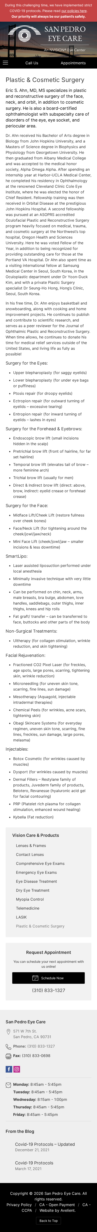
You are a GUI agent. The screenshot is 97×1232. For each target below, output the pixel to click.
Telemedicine (27, 908)
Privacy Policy (19, 1204)
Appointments (73, 63)
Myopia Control (30, 899)
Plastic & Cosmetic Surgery (40, 926)
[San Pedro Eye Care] (48, 38)
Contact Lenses (30, 854)
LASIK (21, 917)
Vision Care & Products (35, 835)
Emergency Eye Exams (36, 872)
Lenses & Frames (31, 845)
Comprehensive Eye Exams (40, 863)
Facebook (9, 1069)
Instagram (16, 1069)
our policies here (74, 11)
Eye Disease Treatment (36, 881)
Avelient (68, 1210)
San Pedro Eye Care (62, 1193)
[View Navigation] (7, 63)
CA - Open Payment (57, 1204)
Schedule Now (52, 978)
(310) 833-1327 (34, 1046)
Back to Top (49, 1221)
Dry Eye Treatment (32, 890)
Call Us (31, 63)
